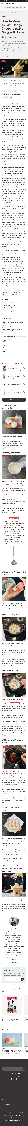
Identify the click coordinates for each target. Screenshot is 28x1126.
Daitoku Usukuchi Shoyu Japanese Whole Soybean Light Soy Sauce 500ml (14, 384)
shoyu (16, 264)
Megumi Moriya (14, 929)
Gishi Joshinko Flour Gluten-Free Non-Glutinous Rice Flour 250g (14, 368)
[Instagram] (12, 1073)
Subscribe (22, 979)
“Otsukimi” (20, 104)
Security (21, 1112)
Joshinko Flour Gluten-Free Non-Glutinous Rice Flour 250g (10, 1020)
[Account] (21, 3)
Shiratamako (14, 233)
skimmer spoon (15, 702)
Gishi (3, 1017)
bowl (7, 484)
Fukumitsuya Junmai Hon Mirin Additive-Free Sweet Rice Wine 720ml (14, 392)
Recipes (4, 16)
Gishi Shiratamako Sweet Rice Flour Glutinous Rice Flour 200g (14, 376)
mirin (16, 266)
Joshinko (5, 218)
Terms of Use (8, 1112)
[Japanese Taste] (9, 4)
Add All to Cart (14, 399)
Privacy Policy (15, 1112)
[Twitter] (9, 1073)
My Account (5, 1090)
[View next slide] (24, 422)
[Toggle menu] (2, 3)
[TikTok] (22, 1073)
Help (3, 1099)
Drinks (3, 1048)
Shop (3, 1085)
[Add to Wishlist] (20, 997)
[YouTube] (19, 1073)
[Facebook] (5, 1073)
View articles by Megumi (13, 962)
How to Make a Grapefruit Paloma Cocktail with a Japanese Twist (11, 1050)
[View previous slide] (4, 422)
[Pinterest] (15, 1073)
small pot (7, 644)
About (3, 1095)
